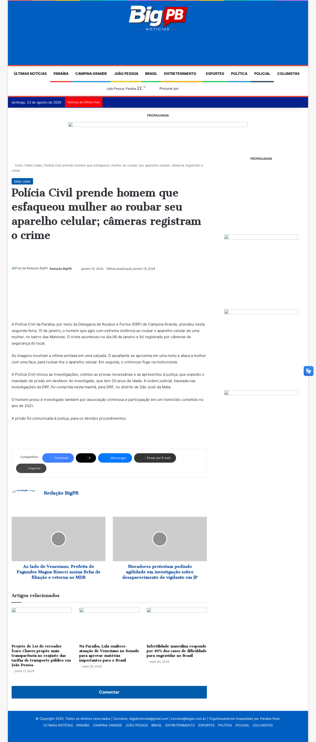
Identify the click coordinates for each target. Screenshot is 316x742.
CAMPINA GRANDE (91, 73)
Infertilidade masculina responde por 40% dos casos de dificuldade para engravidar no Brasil (177, 651)
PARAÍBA (61, 73)
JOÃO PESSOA (126, 73)
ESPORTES (215, 73)
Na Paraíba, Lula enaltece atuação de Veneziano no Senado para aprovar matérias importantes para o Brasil (109, 653)
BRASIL (151, 73)
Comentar (109, 692)
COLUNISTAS (288, 73)
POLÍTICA (239, 73)
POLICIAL (262, 73)
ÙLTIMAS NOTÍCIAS (30, 73)
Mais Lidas (34, 165)
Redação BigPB (61, 268)
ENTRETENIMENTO (180, 73)
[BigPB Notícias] (158, 18)
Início (18, 165)
